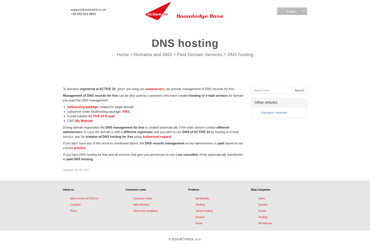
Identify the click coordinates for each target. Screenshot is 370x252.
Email (199, 223)
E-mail (262, 210)
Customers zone (136, 189)
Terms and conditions (145, 210)
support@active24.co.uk (87, 9)
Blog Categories (261, 189)
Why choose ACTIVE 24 (84, 198)
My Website (84, 121)
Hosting (200, 204)
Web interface (141, 204)
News (261, 198)
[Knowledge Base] (158, 11)
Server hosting (204, 210)
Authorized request (156, 136)
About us (68, 189)
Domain (200, 217)
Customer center (142, 198)
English (291, 11)
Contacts (75, 204)
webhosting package (82, 107)
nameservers (154, 89)
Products (193, 189)
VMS (125, 111)
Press (73, 210)
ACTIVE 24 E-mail (101, 116)
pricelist (80, 148)
